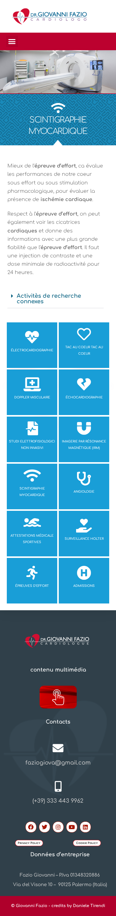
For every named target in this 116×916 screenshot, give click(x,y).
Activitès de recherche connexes (49, 299)
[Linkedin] (85, 827)
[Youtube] (71, 827)
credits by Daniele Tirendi (78, 906)
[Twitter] (44, 827)
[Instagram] (58, 827)
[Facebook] (31, 827)
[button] (12, 41)
